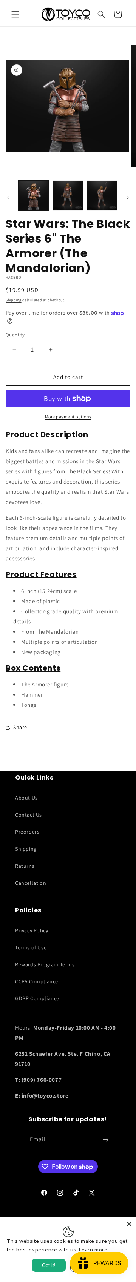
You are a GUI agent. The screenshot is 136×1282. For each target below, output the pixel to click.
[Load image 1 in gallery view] (34, 195)
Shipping (14, 300)
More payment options (68, 416)
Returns (24, 866)
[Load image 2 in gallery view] (68, 195)
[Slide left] (8, 197)
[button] (15, 14)
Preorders (27, 831)
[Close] (129, 1224)
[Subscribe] (105, 1139)
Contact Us (28, 814)
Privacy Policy (31, 930)
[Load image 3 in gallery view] (102, 195)
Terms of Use (30, 947)
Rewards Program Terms (45, 964)
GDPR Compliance (37, 998)
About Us (26, 797)
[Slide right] (127, 197)
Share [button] (20, 727)
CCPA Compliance (36, 981)
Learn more (93, 1249)
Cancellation (30, 883)
